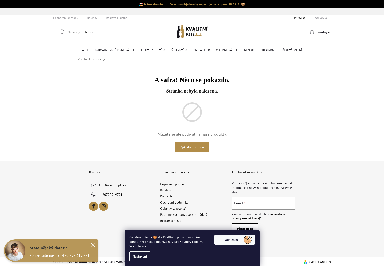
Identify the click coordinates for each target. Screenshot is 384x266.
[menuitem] (85, 50)
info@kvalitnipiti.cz (112, 185)
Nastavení (140, 256)
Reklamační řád (170, 221)
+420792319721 (110, 194)
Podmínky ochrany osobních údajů (183, 214)
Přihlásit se (245, 229)
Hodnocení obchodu (65, 18)
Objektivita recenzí (173, 208)
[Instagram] (103, 206)
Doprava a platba (116, 18)
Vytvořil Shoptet (320, 262)
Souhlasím (231, 240)
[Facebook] (93, 206)
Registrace (320, 17)
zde (144, 246)
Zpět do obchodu (192, 147)
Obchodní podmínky (174, 202)
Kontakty (166, 196)
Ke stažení (167, 190)
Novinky (92, 18)
